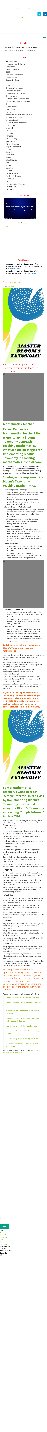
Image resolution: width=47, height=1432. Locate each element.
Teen (7, 181)
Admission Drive (11, 61)
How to (8, 112)
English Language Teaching (15, 93)
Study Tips (9, 168)
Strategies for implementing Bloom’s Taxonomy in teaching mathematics (20, 368)
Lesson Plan (10, 128)
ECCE (8, 83)
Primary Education (12, 144)
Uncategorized (11, 187)
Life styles (9, 133)
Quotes (8, 149)
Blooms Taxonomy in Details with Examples (21, 1026)
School (8, 157)
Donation (3, 1244)
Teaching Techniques (13, 176)
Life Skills (9, 131)
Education (9, 85)
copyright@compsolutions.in (23, 1428)
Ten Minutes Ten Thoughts (15, 184)
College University (12, 77)
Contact (3, 1242)
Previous (6, 286)
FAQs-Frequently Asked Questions (18, 101)
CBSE (8, 72)
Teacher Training (12, 173)
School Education (12, 160)
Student (8, 165)
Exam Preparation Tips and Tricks (18, 99)
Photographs (4, 1237)
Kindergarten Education (14, 117)
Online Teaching (11, 139)
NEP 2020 (9, 136)
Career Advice (11, 67)
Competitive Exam (12, 80)
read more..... (16, 268)
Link (1, 1239)
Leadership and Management (16, 123)
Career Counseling (12, 69)
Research (9, 152)
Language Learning (12, 120)
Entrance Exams (11, 96)
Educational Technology (14, 88)
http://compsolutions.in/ (14, 1425)
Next (13, 286)
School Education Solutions (23, 5)
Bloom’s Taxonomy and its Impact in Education (22, 998)
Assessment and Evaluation (15, 64)
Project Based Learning (14, 147)
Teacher (9, 171)
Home (5, 227)
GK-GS (8, 104)
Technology (10, 179)
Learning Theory (11, 125)
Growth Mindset (11, 107)
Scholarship (10, 155)
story (7, 163)
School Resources (6, 1235)
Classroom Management (14, 75)
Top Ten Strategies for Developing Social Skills (22, 1039)
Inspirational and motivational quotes (19, 115)
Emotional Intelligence (13, 91)
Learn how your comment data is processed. (22, 1051)
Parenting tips (11, 141)
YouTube (9, 189)
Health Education (12, 109)
